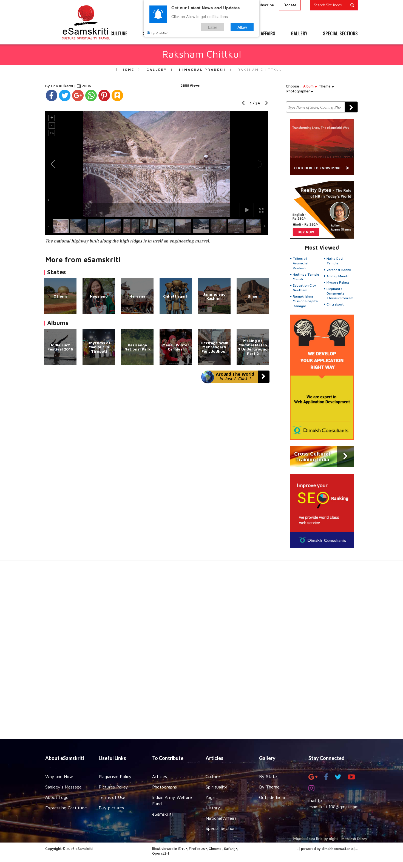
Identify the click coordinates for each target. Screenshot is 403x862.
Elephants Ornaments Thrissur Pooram (340, 293)
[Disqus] (156, 458)
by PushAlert (160, 33)
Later (212, 27)
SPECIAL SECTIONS (340, 34)
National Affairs (221, 818)
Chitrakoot (335, 304)
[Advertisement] (201, 653)
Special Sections (221, 828)
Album (309, 86)
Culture (213, 776)
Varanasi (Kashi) (339, 270)
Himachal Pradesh (202, 69)
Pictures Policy (113, 786)
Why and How (59, 776)
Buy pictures (111, 807)
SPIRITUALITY (155, 34)
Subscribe (265, 4)
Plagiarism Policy (115, 776)
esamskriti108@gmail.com (333, 806)
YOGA (189, 34)
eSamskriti (162, 814)
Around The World (235, 376)
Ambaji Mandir (338, 276)
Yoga (210, 797)
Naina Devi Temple (335, 260)
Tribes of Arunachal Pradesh (300, 263)
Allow (242, 27)
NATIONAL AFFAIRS (258, 34)
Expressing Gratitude (66, 807)
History (213, 807)
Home (127, 69)
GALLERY (299, 34)
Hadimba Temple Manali (306, 276)
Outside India (272, 797)
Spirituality (216, 786)
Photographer (298, 91)
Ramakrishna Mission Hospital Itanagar (306, 301)
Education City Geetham (304, 287)
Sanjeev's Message (63, 786)
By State (268, 776)
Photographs (164, 786)
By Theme (269, 786)
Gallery (156, 69)
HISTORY (218, 34)
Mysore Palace (338, 282)
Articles (159, 776)
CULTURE (118, 34)
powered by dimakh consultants (327, 849)
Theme (325, 86)
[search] (334, 5)
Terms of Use (112, 797)
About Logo (57, 797)
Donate (289, 5)
